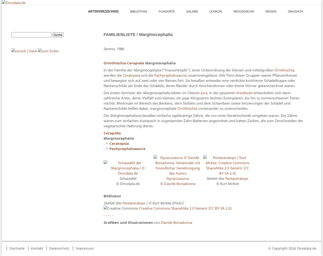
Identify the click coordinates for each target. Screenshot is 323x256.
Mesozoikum (243, 11)
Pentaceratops (236, 178)
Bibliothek (138, 11)
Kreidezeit (244, 92)
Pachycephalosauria (170, 75)
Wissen (270, 11)
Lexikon (215, 11)
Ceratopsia (131, 75)
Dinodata (295, 11)
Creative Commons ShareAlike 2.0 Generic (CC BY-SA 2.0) (185, 208)
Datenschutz (59, 248)
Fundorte (167, 11)
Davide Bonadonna (179, 183)
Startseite (17, 248)
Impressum (85, 248)
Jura (204, 92)
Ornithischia (115, 63)
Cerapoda (135, 63)
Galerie (192, 11)
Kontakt (37, 248)
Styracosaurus (177, 178)
